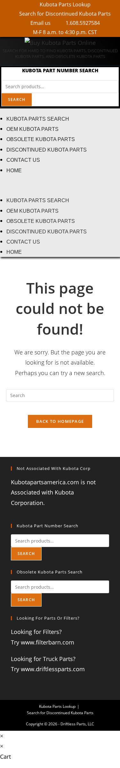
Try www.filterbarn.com (42, 642)
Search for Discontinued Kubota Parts (60, 712)
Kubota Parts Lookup (57, 706)
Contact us (23, 160)
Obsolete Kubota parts (40, 139)
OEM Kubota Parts (32, 129)
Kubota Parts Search (37, 119)
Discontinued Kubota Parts (46, 150)
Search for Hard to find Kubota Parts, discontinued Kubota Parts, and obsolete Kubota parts (60, 53)
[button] (60, 185)
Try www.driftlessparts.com (48, 669)
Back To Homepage (60, 421)
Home (14, 170)
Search (16, 99)
